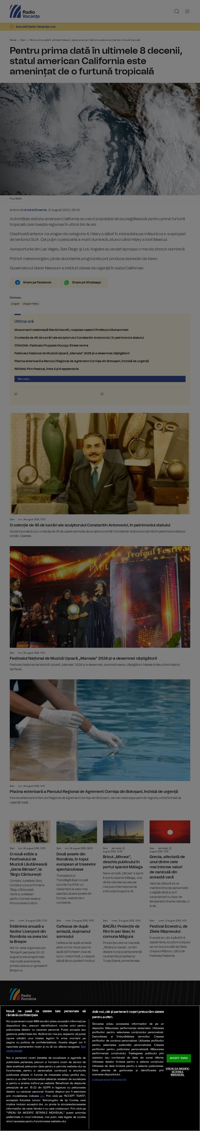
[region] (100, 1068)
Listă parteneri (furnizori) (109, 1079)
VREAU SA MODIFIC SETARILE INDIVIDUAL (177, 1072)
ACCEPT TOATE (179, 1058)
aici (42, 1096)
